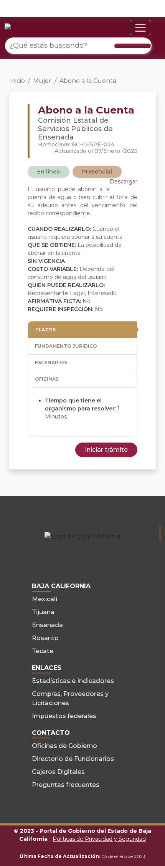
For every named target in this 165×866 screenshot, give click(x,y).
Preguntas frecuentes (65, 784)
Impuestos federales (64, 716)
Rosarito (45, 638)
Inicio (17, 80)
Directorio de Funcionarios (73, 758)
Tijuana (43, 612)
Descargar (123, 181)
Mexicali (44, 599)
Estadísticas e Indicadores (73, 680)
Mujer (42, 80)
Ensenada (47, 625)
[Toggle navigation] (140, 27)
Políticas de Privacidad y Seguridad (99, 838)
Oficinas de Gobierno (64, 745)
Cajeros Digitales (58, 771)
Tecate (42, 651)
